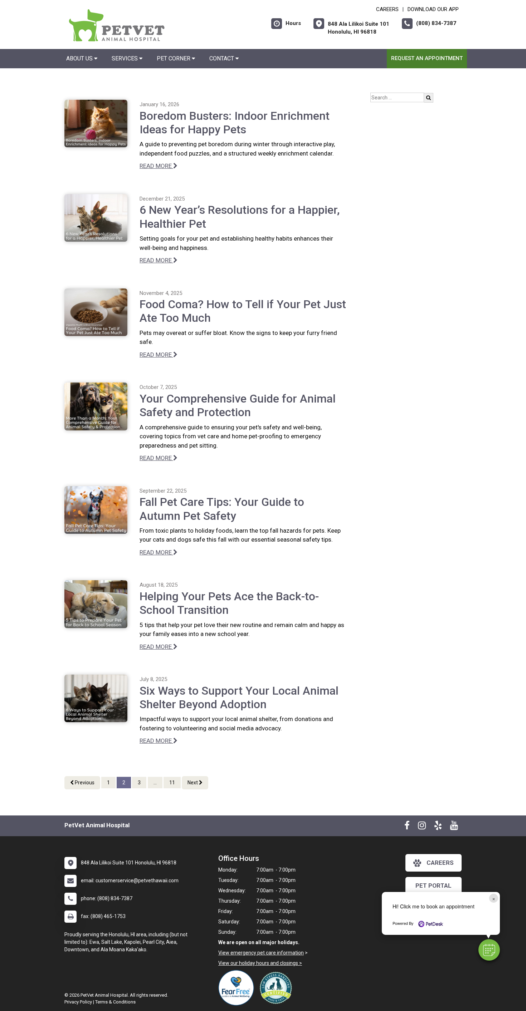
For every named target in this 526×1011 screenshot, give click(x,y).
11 (172, 782)
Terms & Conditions (115, 1002)
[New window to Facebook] (407, 827)
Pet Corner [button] (174, 58)
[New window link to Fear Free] (238, 988)
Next (193, 782)
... (155, 782)
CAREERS (387, 9)
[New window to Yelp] (437, 827)
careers (440, 862)
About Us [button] (80, 58)
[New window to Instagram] (421, 827)
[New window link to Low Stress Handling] (277, 988)
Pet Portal (433, 885)
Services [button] (125, 58)
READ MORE (156, 165)
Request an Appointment (427, 58)
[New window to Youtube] (454, 827)
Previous (84, 782)
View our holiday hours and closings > (260, 963)
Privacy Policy (78, 1002)
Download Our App (433, 9)
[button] (489, 950)
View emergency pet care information (261, 953)
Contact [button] (222, 58)
